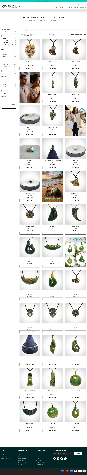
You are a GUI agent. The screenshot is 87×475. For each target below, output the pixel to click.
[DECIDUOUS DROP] (52, 345)
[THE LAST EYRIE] (30, 49)
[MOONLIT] (30, 247)
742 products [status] (52, 34)
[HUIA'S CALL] (30, 115)
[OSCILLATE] (52, 214)
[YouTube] (61, 458)
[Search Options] (84, 30)
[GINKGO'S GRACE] (52, 49)
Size (3, 49)
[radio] (25, 35)
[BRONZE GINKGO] (75, 49)
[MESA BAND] (30, 148)
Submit (78, 453)
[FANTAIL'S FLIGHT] (30, 313)
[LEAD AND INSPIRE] (75, 345)
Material (4, 82)
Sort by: (78, 34)
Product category (6, 29)
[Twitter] (65, 458)
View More (3, 76)
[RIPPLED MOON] (30, 411)
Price (3, 102)
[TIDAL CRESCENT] (30, 280)
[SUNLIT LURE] (75, 411)
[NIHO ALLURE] (75, 214)
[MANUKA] (75, 313)
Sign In (75, 7)
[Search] (80, 4)
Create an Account (82, 7)
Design (4, 62)
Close (85, 1)
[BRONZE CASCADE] (52, 82)
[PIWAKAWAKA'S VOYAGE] (52, 313)
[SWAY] (52, 247)
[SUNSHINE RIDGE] (75, 378)
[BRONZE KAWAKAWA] (52, 115)
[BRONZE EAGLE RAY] (75, 181)
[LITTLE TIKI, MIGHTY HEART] (75, 280)
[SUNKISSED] (52, 280)
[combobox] (79, 4)
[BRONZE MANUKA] (30, 214)
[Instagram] (58, 458)
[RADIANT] (52, 411)
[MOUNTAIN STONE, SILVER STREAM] (52, 148)
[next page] (63, 438)
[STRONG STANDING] (52, 378)
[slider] (1, 108)
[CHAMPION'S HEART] (30, 378)
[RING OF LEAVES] (30, 181)
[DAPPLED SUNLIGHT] (30, 345)
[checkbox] (9, 31)
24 (60, 438)
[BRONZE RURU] (75, 82)
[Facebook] (54, 458)
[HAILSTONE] (75, 148)
